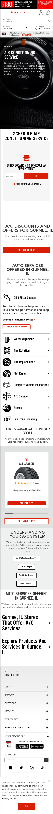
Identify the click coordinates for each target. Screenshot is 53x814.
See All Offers (26, 250)
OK (26, 806)
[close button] (49, 781)
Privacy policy (9, 799)
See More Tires (26, 521)
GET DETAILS (26, 35)
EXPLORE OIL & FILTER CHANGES (18, 319)
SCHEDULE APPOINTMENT (16, 326)
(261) (37, 483)
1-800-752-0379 (44, 29)
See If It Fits (26, 503)
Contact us (12, 675)
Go (36, 176)
